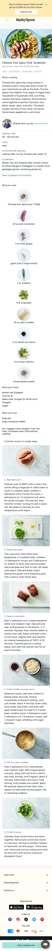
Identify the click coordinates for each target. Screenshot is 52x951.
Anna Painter (41, 123)
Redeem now (26, 12)
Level (5, 142)
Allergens (7, 160)
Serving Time (9, 134)
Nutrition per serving (14, 151)
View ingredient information (17, 175)
